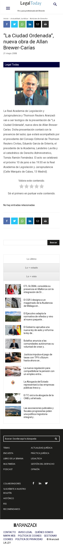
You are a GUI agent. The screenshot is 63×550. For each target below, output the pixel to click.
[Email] (37, 24)
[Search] (55, 438)
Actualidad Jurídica (19, 18)
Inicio (5, 18)
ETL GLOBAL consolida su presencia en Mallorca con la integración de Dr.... (39, 289)
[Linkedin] (30, 24)
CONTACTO (9, 532)
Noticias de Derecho (39, 18)
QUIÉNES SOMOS (44, 532)
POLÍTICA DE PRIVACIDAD (29, 539)
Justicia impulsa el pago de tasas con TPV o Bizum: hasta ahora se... (38, 357)
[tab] (31, 259)
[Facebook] (6, 24)
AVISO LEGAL (25, 532)
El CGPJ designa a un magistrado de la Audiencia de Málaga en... (38, 303)
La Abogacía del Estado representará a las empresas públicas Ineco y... (39, 384)
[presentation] (31, 259)
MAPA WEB (9, 535)
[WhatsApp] (22, 24)
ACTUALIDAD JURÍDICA (41, 447)
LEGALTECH (36, 458)
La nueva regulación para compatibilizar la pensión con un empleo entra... (39, 371)
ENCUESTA (8, 453)
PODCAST (8, 469)
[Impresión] (45, 24)
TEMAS (6, 447)
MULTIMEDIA (9, 463)
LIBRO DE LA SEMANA (13, 458)
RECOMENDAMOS (11, 509)
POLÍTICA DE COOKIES (29, 535)
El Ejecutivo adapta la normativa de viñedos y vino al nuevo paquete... (38, 316)
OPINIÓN (35, 469)
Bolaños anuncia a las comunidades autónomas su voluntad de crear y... (39, 343)
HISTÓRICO (8, 498)
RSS (5, 503)
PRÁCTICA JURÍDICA (40, 453)
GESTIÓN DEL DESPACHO (42, 463)
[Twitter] (14, 24)
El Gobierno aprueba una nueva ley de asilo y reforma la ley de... (38, 330)
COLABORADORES (12, 483)
